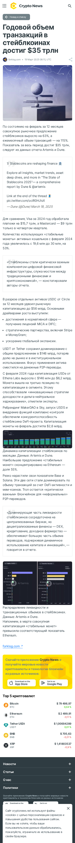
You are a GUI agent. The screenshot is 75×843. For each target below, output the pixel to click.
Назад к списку (18, 16)
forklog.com (11, 646)
